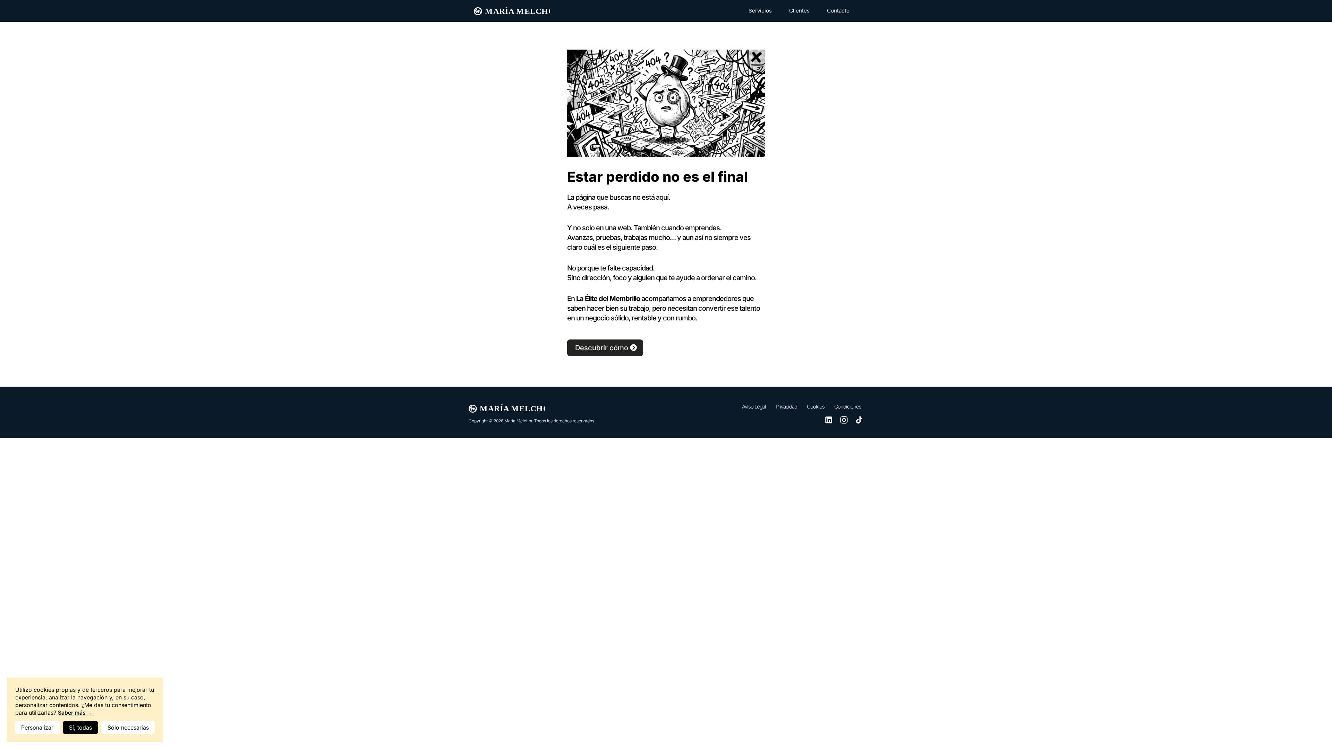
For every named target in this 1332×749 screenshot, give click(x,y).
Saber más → (75, 712)
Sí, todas (80, 727)
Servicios (760, 10)
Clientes (799, 10)
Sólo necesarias (128, 727)
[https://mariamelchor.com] (512, 11)
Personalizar (37, 727)
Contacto (838, 10)
